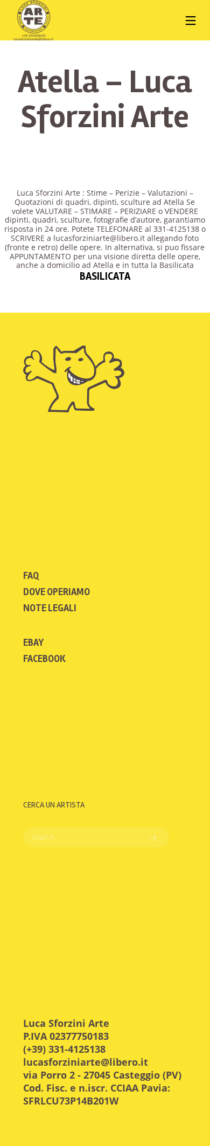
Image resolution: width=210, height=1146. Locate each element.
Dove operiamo (56, 592)
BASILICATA (105, 276)
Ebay (33, 642)
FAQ (31, 576)
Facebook (44, 659)
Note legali (49, 608)
